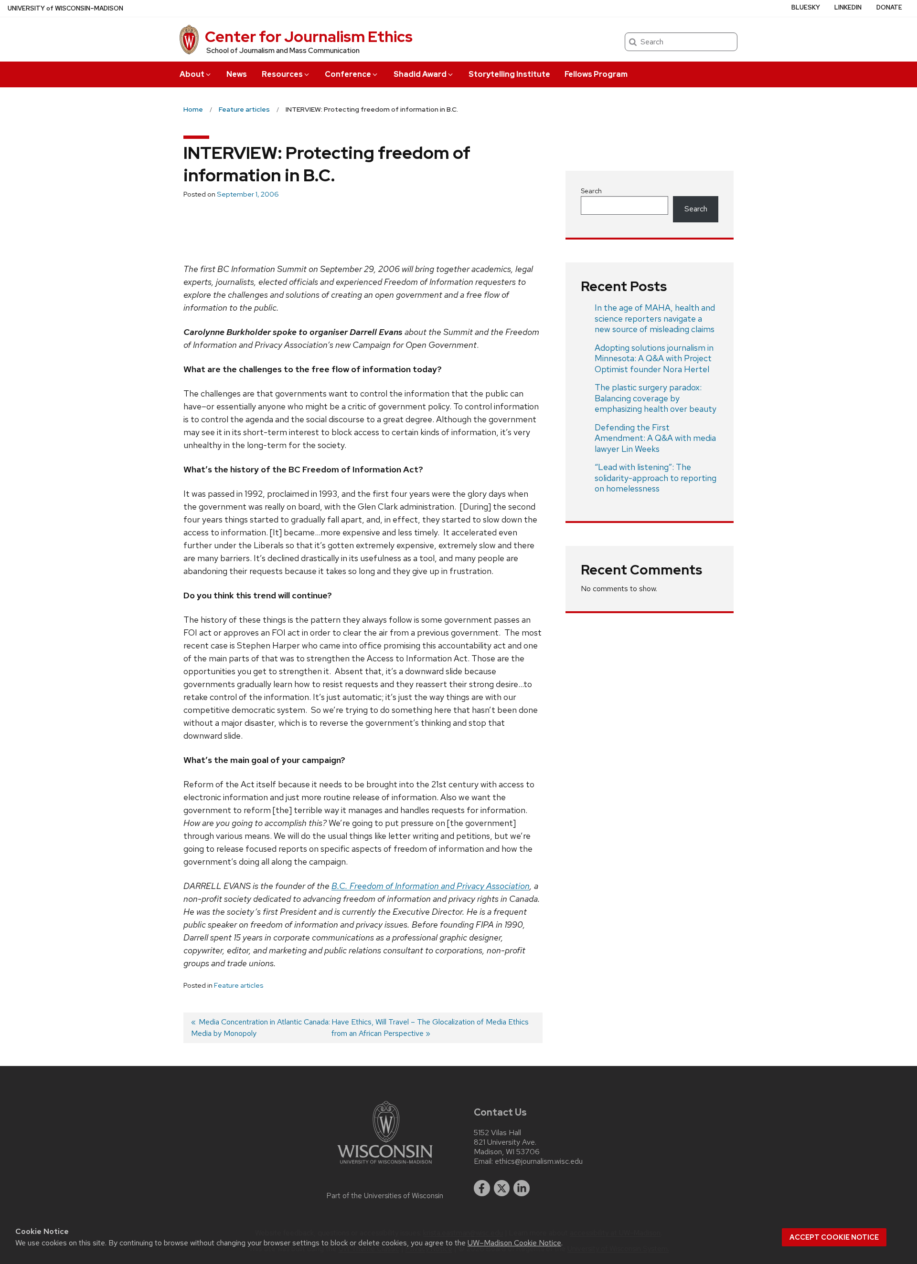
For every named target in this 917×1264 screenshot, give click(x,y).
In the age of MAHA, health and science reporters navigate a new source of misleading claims (655, 318)
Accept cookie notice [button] (834, 1237)
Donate (889, 7)
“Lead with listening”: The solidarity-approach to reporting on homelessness (655, 477)
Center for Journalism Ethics (309, 36)
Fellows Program (596, 74)
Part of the (385, 1196)
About (192, 74)
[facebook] (482, 1188)
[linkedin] (521, 1188)
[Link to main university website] (385, 1165)
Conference (348, 74)
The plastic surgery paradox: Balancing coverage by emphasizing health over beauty (655, 398)
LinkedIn (848, 7)
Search (591, 191)
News (236, 74)
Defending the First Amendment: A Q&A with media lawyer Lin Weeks (655, 438)
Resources (282, 74)
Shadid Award (420, 74)
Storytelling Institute (509, 74)
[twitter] (502, 1188)
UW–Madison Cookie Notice (514, 1243)
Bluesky (805, 7)
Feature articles (238, 985)
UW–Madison (65, 8)
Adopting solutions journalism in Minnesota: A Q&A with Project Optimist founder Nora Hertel (654, 358)
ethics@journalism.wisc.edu (539, 1161)
